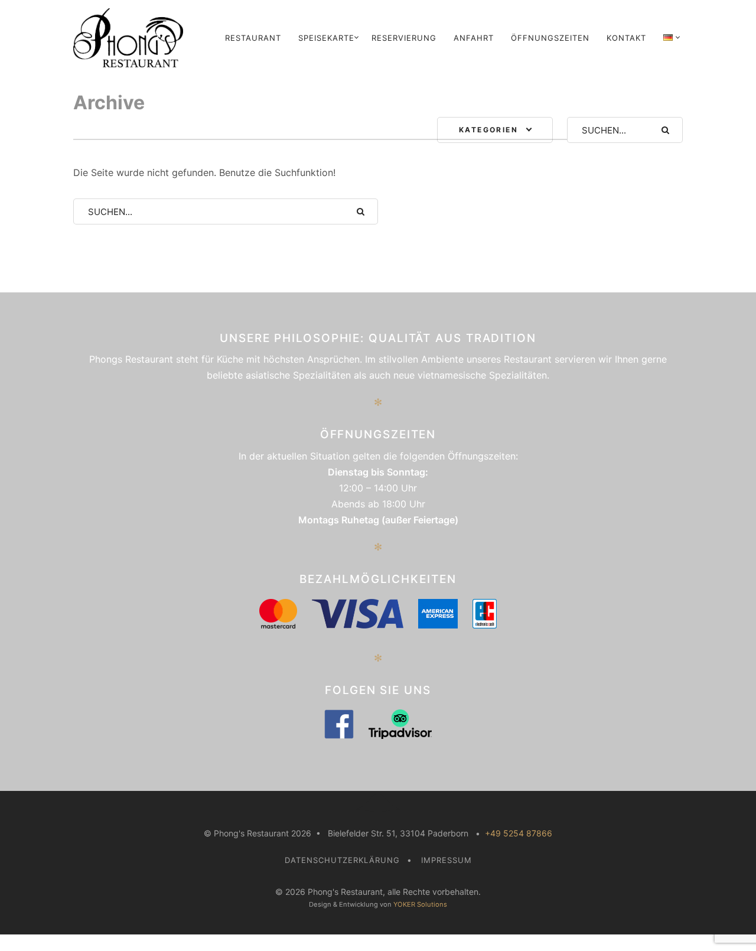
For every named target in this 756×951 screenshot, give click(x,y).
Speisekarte (326, 38)
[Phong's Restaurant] (131, 37)
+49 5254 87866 (518, 833)
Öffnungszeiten (550, 38)
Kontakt (626, 38)
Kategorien (488, 129)
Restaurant (253, 38)
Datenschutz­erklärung (342, 860)
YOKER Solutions (420, 904)
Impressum (446, 860)
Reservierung (404, 38)
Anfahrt (474, 38)
